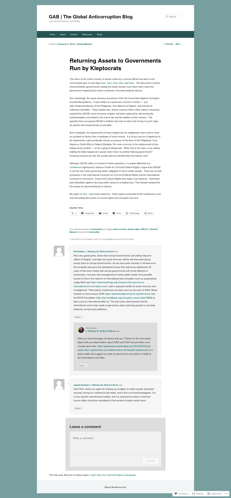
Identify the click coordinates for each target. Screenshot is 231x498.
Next (179, 43)
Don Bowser (79, 251)
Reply (78, 316)
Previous (168, 43)
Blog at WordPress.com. (115, 487)
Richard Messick (84, 44)
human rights (134, 229)
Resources (87, 34)
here (103, 82)
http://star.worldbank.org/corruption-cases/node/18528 (124, 297)
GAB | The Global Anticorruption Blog (91, 16)
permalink (94, 232)
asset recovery (120, 229)
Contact (73, 34)
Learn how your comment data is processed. (113, 474)
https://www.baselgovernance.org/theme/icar (128, 293)
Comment (150, 460)
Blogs (99, 34)
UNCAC (144, 229)
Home (52, 34)
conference (75, 167)
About (62, 34)
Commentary (96, 229)
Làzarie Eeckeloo (81, 385)
